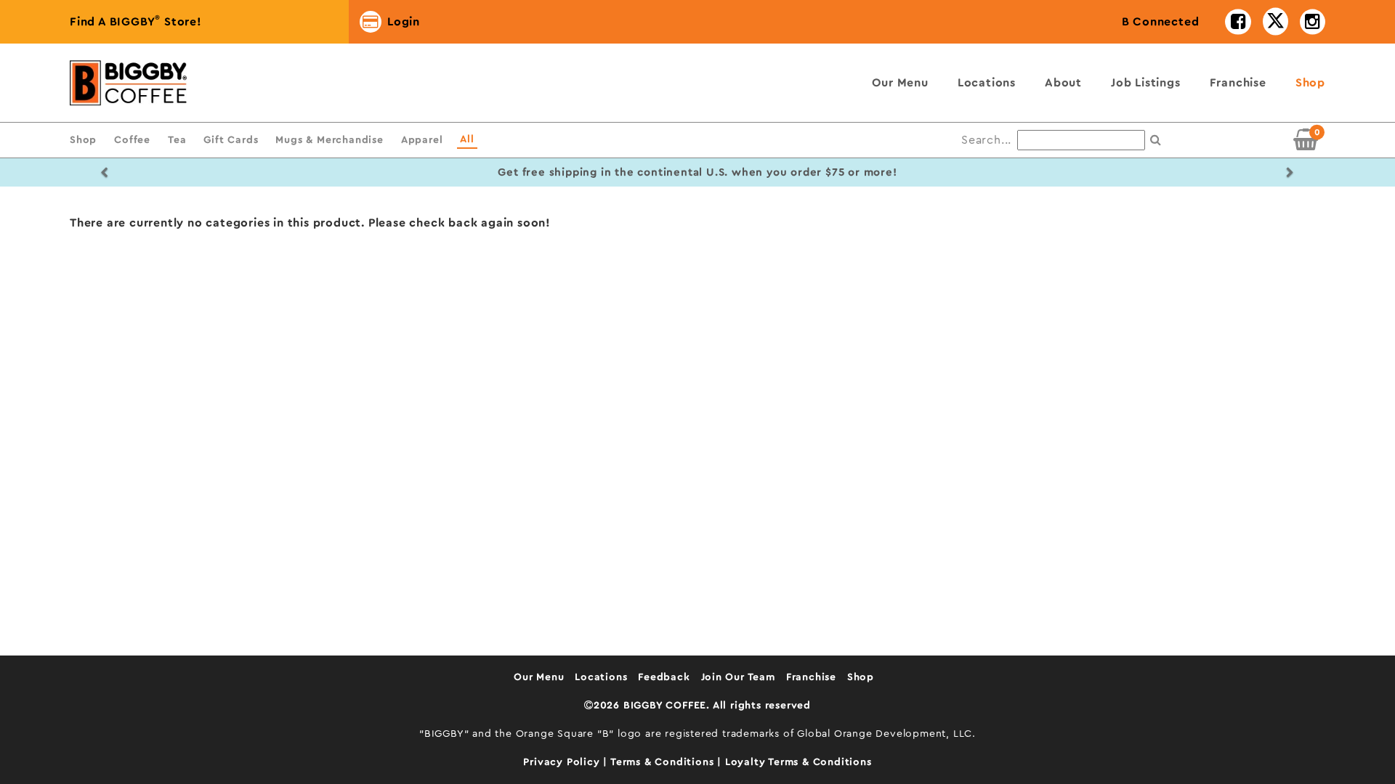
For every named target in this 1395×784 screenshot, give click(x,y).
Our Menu (900, 83)
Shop (1310, 83)
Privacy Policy (563, 762)
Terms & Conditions (663, 762)
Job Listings (1146, 83)
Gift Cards (230, 139)
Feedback (664, 677)
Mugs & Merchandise (329, 139)
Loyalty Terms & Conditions (798, 762)
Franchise (1238, 83)
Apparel (422, 139)
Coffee (132, 139)
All (467, 139)
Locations (987, 83)
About (1063, 83)
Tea (177, 139)
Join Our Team (738, 677)
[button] (104, 172)
